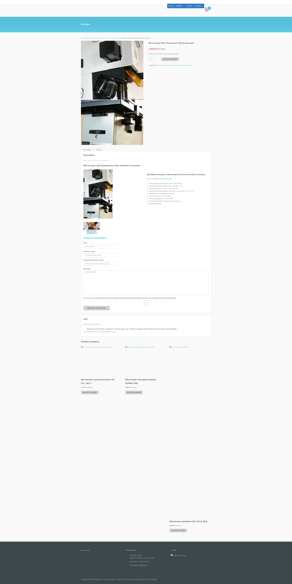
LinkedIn (94, 556)
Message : (87, 269)
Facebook (83, 556)
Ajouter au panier (170, 59)
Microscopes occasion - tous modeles (108, 38)
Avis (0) (98, 150)
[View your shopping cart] (206, 10)
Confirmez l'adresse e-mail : (93, 260)
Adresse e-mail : (89, 251)
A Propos (197, 6)
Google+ (100, 556)
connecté (98, 332)
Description (87, 150)
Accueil (170, 6)
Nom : (85, 243)
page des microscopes (163, 179)
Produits (179, 6)
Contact (189, 6)
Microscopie (91, 38)
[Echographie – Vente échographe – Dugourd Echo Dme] (91, 9)
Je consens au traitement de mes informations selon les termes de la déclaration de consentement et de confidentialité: (129, 298)
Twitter (89, 556)
